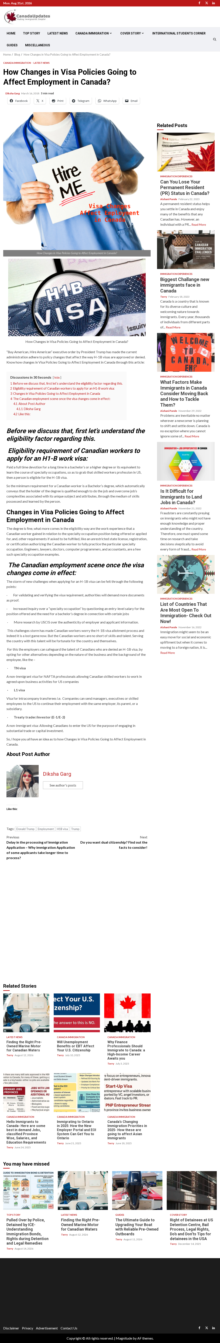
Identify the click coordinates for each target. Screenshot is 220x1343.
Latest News (57, 33)
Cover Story (130, 33)
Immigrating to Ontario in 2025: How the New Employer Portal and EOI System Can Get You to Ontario (77, 1092)
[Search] (214, 39)
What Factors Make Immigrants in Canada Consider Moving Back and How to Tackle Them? (186, 352)
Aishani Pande (168, 199)
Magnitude (124, 1338)
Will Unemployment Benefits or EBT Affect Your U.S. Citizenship (77, 1012)
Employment (46, 829)
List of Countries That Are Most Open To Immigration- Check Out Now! (186, 574)
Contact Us (69, 1328)
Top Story (31, 33)
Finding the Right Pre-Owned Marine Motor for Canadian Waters (26, 1012)
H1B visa (62, 829)
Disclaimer (11, 1328)
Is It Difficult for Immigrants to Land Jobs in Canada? (186, 461)
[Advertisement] (188, 87)
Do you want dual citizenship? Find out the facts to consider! (113, 842)
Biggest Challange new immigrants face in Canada (186, 249)
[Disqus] (77, 924)
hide (57, 377)
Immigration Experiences (176, 176)
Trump (75, 829)
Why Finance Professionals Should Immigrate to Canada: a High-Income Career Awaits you (127, 1012)
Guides (12, 45)
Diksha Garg (12, 93)
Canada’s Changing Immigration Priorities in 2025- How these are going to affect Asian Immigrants (127, 1092)
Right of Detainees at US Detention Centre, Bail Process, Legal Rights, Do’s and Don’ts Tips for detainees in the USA (192, 1190)
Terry (10, 1055)
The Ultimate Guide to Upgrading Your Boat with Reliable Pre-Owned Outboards (137, 1190)
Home (11, 33)
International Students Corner (179, 33)
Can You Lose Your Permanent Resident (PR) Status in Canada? (186, 152)
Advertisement (47, 1328)
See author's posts (63, 785)
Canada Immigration (92, 33)
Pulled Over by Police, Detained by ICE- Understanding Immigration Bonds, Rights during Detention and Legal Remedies (28, 1190)
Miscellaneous (37, 45)
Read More (198, 224)
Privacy (27, 1328)
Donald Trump (25, 829)
